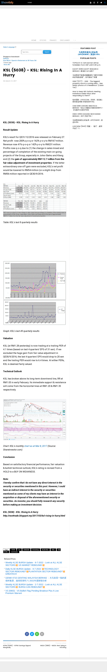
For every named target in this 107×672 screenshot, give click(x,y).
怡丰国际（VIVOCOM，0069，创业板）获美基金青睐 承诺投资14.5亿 (88, 101)
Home (30, 3)
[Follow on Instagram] (94, 2)
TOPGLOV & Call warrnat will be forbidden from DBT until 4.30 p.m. (87, 64)
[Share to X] (32, 634)
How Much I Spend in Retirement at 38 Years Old (19, 60)
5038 (13, 550)
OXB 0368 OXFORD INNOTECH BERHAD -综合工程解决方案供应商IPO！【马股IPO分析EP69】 (88, 108)
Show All (7, 65)
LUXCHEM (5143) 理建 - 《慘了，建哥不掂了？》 (87, 127)
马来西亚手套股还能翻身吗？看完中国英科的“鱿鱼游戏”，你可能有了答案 (88, 76)
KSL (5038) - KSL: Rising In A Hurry (32, 72)
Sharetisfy (7, 2)
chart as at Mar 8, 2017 (35, 446)
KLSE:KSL (45, 550)
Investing (36, 550)
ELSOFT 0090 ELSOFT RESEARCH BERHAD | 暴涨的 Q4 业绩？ (85, 70)
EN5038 (26, 550)
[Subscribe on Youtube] (90, 2)
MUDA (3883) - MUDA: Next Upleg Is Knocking (53, 646)
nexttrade (14, 552)
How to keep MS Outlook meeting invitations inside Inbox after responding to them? (86, 93)
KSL (53, 550)
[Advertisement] (53, 22)
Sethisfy (6, 58)
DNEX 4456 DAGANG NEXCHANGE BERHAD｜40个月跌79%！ (87, 115)
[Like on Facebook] (97, 2)
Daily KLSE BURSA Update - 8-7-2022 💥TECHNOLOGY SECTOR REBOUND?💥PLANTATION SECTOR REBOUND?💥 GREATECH (35, 571)
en (19, 550)
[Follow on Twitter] (101, 2)
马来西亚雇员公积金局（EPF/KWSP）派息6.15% (88, 53)
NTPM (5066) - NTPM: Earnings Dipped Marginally (17, 646)
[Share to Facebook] (27, 634)
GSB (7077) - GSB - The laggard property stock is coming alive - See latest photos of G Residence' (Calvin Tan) (88, 84)
